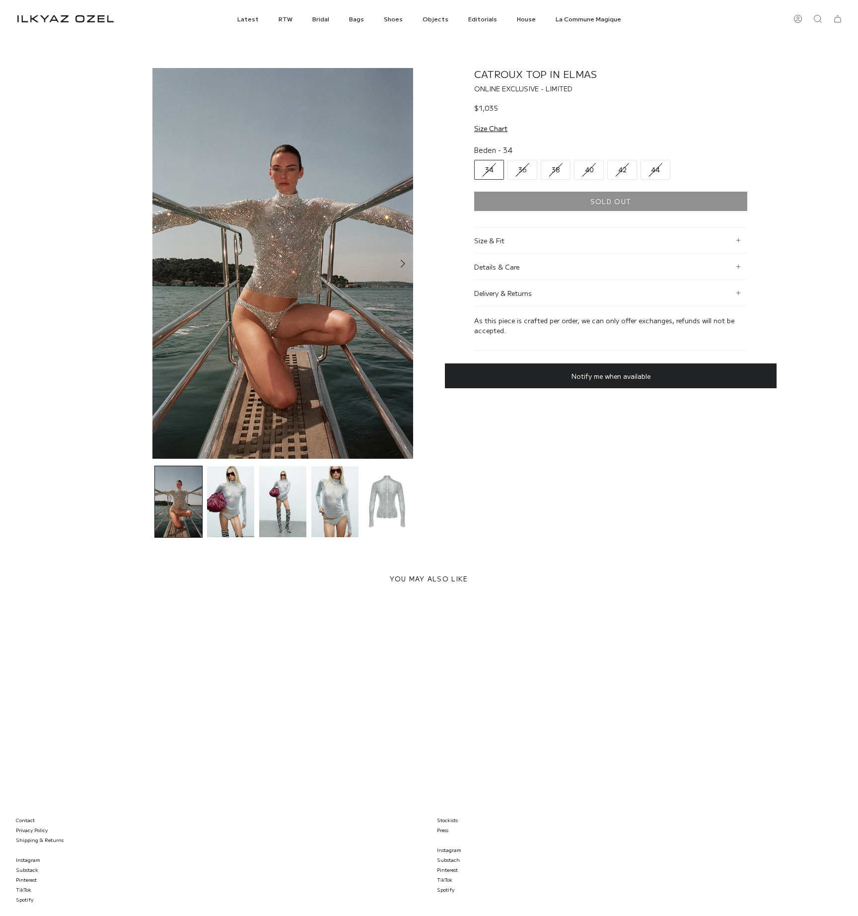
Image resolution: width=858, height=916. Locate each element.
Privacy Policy (32, 830)
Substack (27, 869)
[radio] (489, 170)
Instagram (28, 859)
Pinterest (26, 879)
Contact (25, 820)
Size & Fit (489, 240)
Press (442, 830)
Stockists (447, 820)
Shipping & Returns (40, 840)
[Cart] (838, 19)
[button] (248, 18)
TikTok (23, 889)
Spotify (24, 899)
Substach (448, 859)
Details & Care (496, 267)
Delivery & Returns (503, 293)
